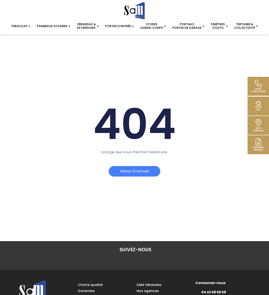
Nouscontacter (258, 90)
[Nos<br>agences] (258, 122)
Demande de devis (258, 148)
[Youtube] (160, 260)
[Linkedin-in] (123, 260)
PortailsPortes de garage (187, 26)
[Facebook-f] (111, 260)
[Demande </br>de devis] (258, 142)
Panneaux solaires (52, 26)
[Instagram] (135, 260)
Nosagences (258, 129)
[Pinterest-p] (148, 260)
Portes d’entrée (118, 26)
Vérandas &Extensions (86, 26)
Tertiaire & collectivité (244, 26)
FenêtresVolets (218, 26)
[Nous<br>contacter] (258, 83)
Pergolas (19, 26)
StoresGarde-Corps (151, 26)
